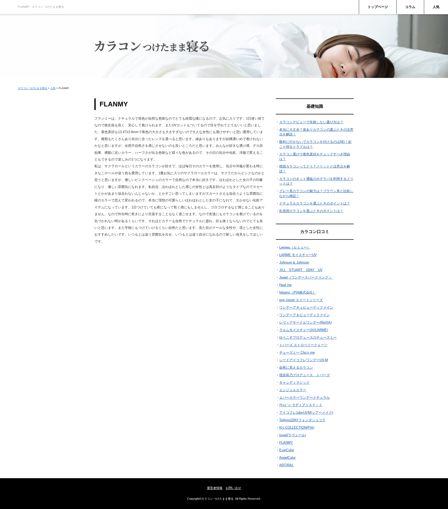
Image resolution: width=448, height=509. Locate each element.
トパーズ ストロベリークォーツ (303, 345)
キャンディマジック (294, 382)
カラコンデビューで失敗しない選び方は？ (311, 122)
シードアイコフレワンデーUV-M (303, 360)
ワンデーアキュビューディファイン (306, 307)
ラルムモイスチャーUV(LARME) (303, 330)
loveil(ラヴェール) (292, 435)
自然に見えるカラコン (296, 367)
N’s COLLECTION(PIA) (296, 428)
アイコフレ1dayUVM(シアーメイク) (306, 413)
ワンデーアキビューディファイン (304, 315)
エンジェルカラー (292, 390)
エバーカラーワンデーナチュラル (304, 397)
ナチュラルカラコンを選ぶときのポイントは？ (314, 203)
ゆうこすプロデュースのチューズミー (308, 337)
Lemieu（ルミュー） (294, 247)
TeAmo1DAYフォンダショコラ (302, 420)
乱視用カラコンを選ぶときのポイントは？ (311, 211)
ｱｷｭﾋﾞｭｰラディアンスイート (300, 405)
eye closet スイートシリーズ (301, 300)
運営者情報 (214, 488)
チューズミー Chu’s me (297, 352)
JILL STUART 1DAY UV (301, 270)
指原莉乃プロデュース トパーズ (304, 375)
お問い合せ (233, 488)
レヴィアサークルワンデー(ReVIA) (305, 322)
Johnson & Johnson (294, 262)
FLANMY (286, 443)
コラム (410, 7)
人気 (436, 7)
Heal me (285, 285)
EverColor (286, 450)
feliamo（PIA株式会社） (297, 292)
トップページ (378, 7)
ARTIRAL (286, 465)
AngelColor (287, 458)
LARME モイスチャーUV (298, 255)
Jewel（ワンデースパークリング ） (306, 277)
